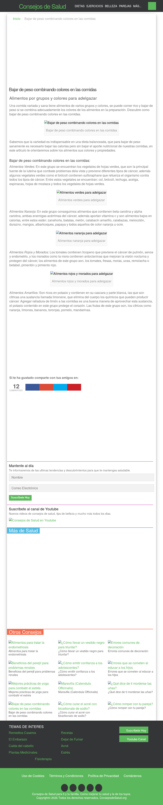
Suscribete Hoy (136, 730)
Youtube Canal (136, 739)
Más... (137, 6)
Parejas (125, 6)
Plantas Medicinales (23, 752)
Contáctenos (133, 775)
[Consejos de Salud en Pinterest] (90, 788)
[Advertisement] (81, 55)
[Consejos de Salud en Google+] (73, 788)
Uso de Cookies (33, 775)
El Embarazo (18, 739)
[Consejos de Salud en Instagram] (98, 788)
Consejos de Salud (42, 6)
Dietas (79, 6)
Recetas (67, 732)
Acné (64, 745)
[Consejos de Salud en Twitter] (81, 788)
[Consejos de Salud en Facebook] (64, 788)
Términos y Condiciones (66, 775)
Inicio (16, 18)
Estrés (65, 752)
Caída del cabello (21, 745)
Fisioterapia (43, 759)
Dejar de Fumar (72, 739)
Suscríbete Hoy (20, 497)
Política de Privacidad (103, 775)
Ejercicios (94, 6)
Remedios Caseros (22, 732)
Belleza (111, 6)
